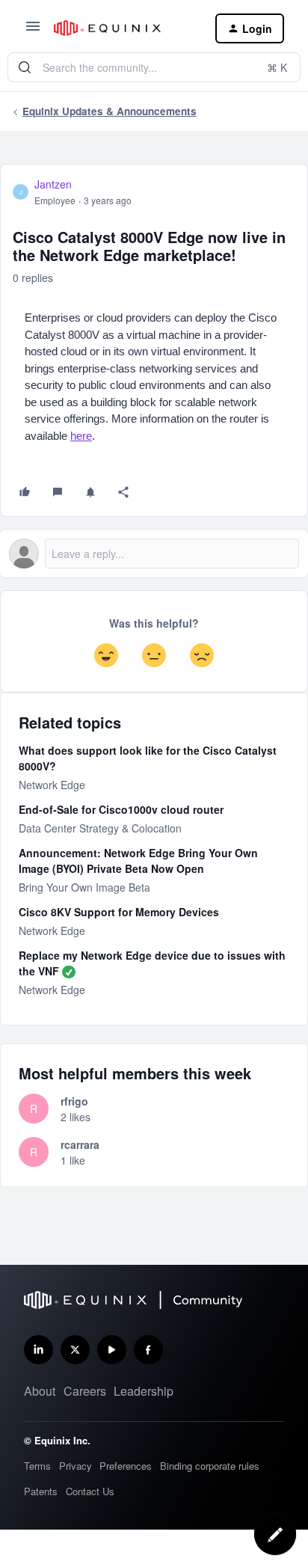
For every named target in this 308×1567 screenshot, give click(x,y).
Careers (85, 1390)
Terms (37, 1466)
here (81, 435)
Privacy (75, 1466)
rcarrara (80, 1144)
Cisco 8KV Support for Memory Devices (119, 911)
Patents (41, 1491)
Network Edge (52, 784)
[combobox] (154, 67)
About (39, 1390)
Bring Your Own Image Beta (84, 887)
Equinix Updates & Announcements (109, 111)
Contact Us (90, 1491)
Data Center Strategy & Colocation (100, 828)
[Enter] (24, 67)
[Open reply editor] (154, 553)
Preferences (125, 1466)
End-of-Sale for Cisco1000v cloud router (121, 809)
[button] (33, 30)
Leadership (143, 1390)
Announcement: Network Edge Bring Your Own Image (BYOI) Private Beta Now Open (138, 860)
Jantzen (53, 184)
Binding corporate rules (209, 1466)
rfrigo (74, 1101)
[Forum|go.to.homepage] (122, 28)
